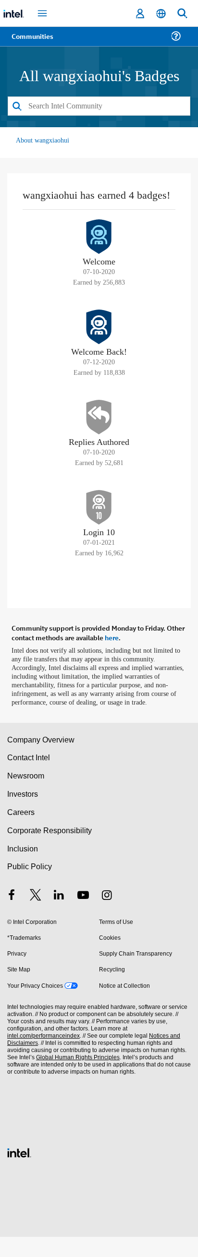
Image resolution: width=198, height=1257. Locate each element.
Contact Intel (29, 778)
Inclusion (22, 868)
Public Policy (29, 887)
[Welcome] (99, 250)
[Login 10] (99, 520)
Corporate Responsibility (50, 850)
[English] (161, 13)
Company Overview (41, 760)
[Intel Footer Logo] (19, 1171)
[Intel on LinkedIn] (59, 916)
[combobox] (99, 106)
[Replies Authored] (99, 430)
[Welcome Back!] (99, 340)
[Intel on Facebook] (11, 916)
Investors (22, 814)
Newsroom (25, 796)
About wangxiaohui (42, 141)
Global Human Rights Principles (75, 1077)
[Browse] (34, 42)
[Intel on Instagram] (107, 916)
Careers (20, 832)
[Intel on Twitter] (35, 916)
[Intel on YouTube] (83, 916)
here (112, 650)
